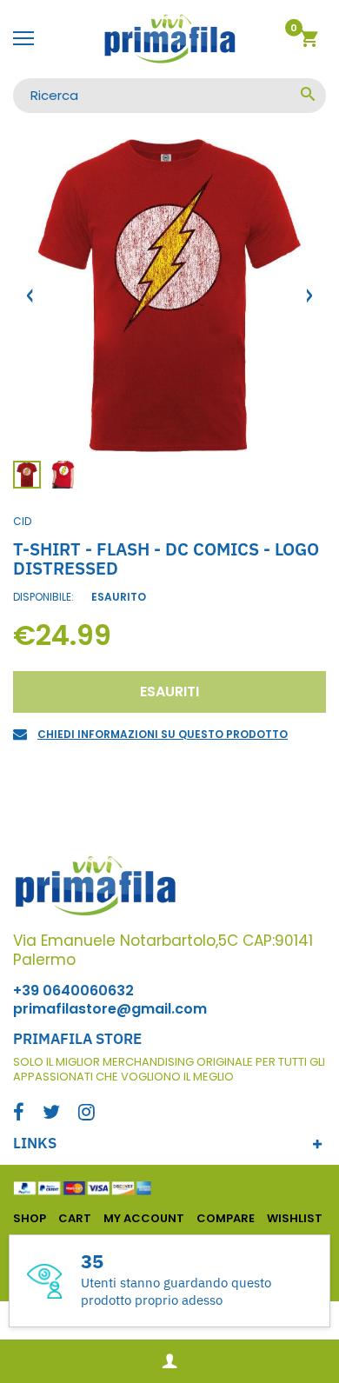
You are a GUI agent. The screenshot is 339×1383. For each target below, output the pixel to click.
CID (22, 521)
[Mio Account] (169, 1361)
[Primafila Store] (169, 39)
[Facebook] (18, 1114)
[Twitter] (51, 1114)
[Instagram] (86, 1114)
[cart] (309, 41)
